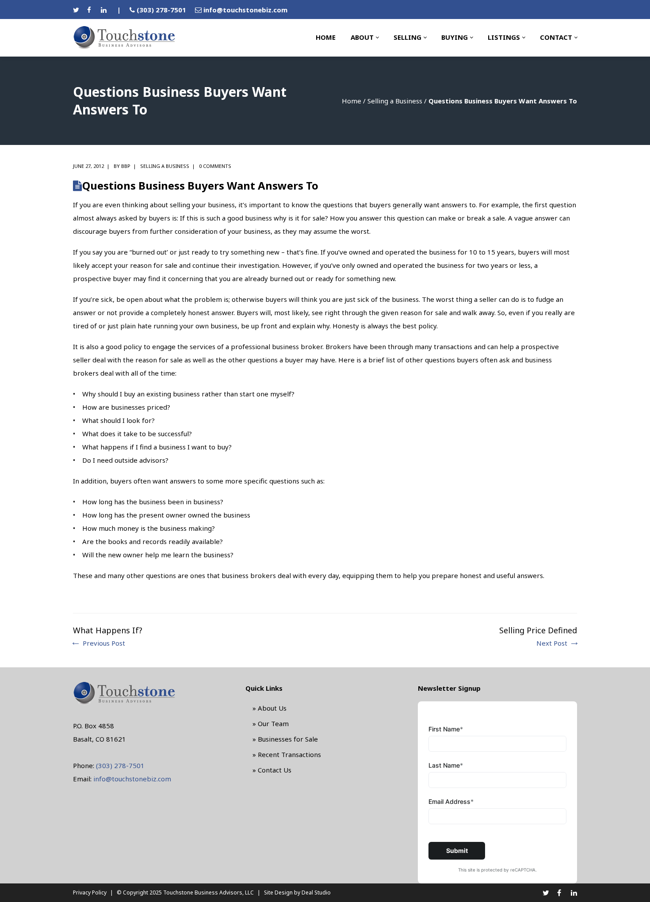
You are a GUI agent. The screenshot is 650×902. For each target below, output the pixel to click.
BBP (125, 166)
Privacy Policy (90, 892)
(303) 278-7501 (161, 9)
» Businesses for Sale (285, 739)
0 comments (215, 166)
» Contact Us (271, 769)
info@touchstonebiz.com (245, 9)
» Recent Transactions (286, 754)
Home (351, 100)
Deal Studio (316, 892)
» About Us (269, 708)
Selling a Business (394, 100)
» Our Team (270, 723)
